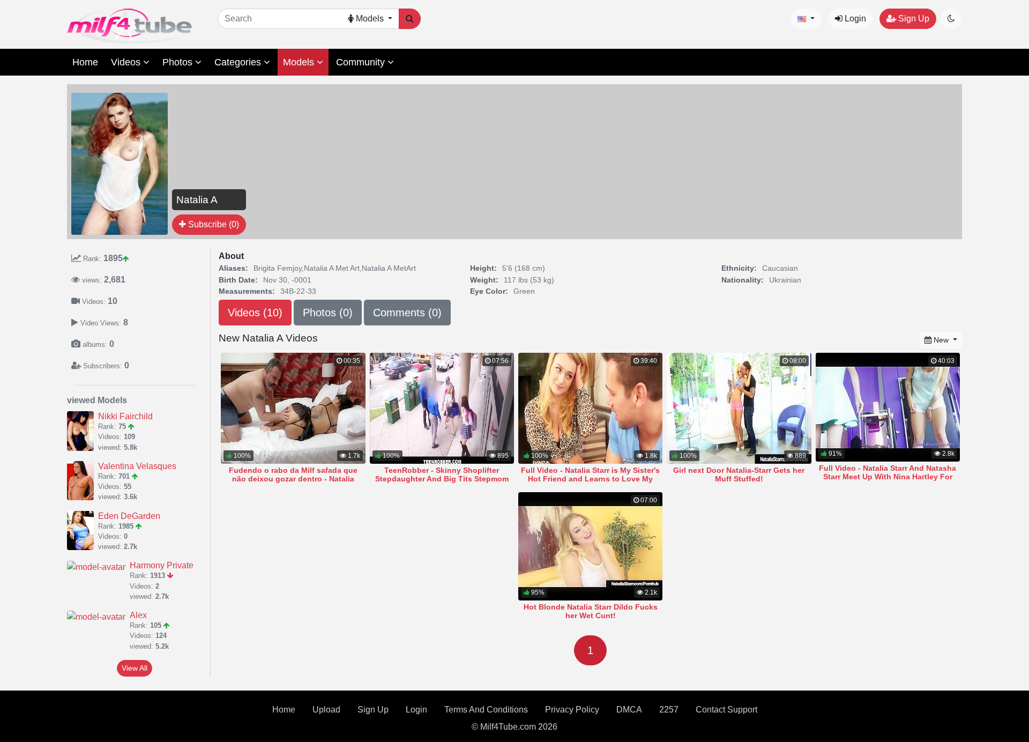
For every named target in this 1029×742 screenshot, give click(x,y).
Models (300, 62)
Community (361, 62)
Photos (178, 62)
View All (134, 668)
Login (854, 18)
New (941, 340)
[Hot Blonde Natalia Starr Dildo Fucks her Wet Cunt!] (590, 546)
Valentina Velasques (137, 466)
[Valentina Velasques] (82, 481)
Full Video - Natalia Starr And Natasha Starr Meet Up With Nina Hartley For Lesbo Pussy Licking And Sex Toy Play (887, 476)
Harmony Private (161, 565)
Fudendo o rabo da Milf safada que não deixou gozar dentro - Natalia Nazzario (293, 479)
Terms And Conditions (486, 709)
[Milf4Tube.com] (129, 26)
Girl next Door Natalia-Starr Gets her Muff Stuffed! (738, 474)
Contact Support (726, 709)
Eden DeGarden (129, 516)
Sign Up (912, 18)
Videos (127, 62)
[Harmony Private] (98, 567)
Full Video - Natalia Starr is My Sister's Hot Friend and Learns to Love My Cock (590, 479)
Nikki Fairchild (125, 416)
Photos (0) (328, 312)
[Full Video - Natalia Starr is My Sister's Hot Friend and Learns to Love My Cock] (590, 408)
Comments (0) (407, 312)
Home (85, 62)
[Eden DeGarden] (82, 531)
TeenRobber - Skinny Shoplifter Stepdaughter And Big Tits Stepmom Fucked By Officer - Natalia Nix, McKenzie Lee (442, 483)
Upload (326, 709)
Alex (138, 615)
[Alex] (98, 617)
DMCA (629, 709)
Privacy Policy (572, 709)
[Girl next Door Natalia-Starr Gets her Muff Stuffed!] (739, 408)
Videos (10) (255, 312)
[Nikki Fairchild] (82, 431)
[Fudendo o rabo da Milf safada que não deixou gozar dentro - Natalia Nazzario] (293, 408)
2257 (668, 709)
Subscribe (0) (212, 224)
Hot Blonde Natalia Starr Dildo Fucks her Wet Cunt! (591, 611)
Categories (239, 62)
